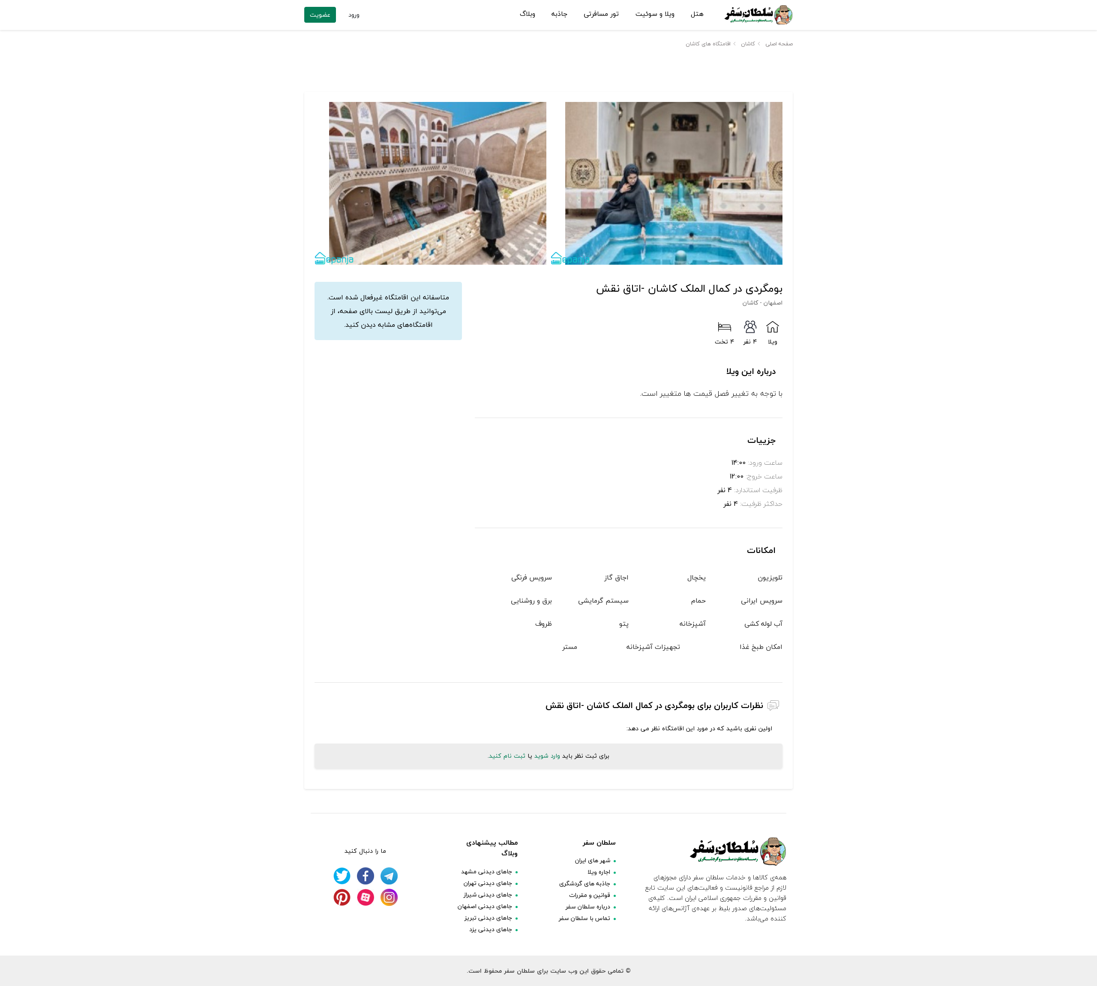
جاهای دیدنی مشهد (486, 871)
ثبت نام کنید (507, 755)
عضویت (320, 14)
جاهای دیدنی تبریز (488, 917)
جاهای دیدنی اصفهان (485, 906)
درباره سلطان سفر (588, 906)
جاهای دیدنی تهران (488, 883)
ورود (354, 14)
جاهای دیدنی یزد (490, 929)
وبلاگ (527, 14)
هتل (697, 14)
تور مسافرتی (601, 14)
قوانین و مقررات (589, 895)
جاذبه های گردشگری (584, 883)
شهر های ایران (592, 860)
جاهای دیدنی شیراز (488, 894)
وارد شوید (547, 755)
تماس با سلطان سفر (584, 918)
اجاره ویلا (598, 871)
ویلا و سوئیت (654, 14)
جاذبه (559, 14)
